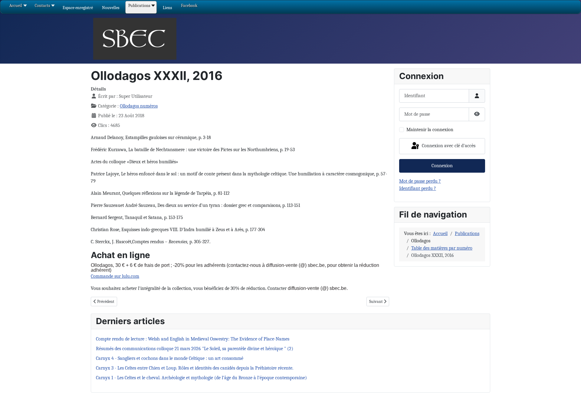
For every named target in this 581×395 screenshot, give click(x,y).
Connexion (442, 165)
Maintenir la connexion (429, 129)
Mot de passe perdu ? (420, 181)
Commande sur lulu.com (115, 276)
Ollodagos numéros (139, 106)
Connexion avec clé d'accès (448, 145)
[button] (78, 7)
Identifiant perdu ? (417, 188)
